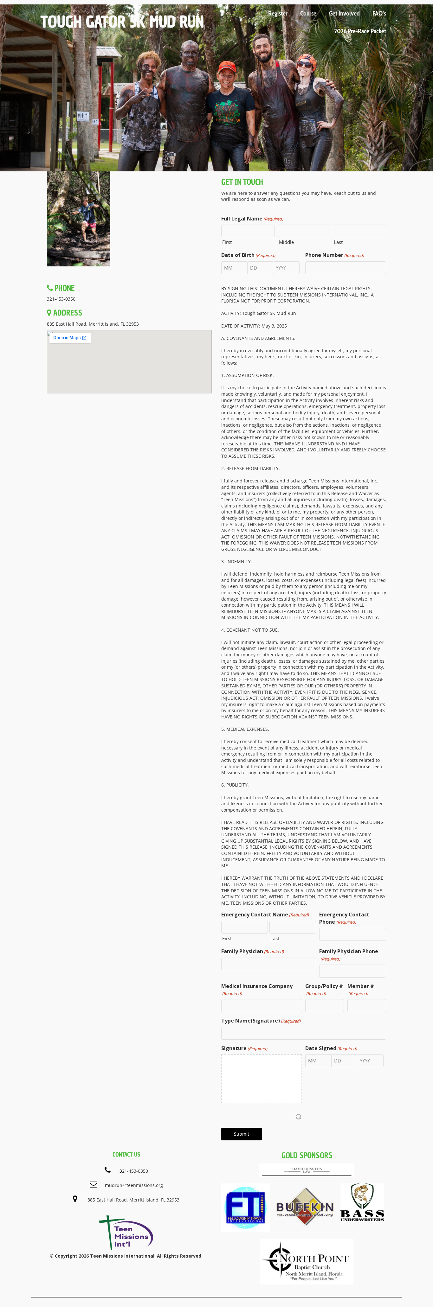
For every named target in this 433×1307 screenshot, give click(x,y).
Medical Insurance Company (257, 989)
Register (278, 13)
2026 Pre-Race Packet (360, 31)
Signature (244, 1048)
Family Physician (252, 951)
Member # (360, 989)
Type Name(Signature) (261, 1020)
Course (308, 13)
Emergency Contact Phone (344, 918)
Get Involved (344, 13)
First (227, 242)
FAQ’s (379, 13)
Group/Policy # (324, 989)
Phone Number (334, 255)
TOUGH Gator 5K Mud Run (122, 21)
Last (338, 242)
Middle (286, 242)
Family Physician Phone (348, 954)
